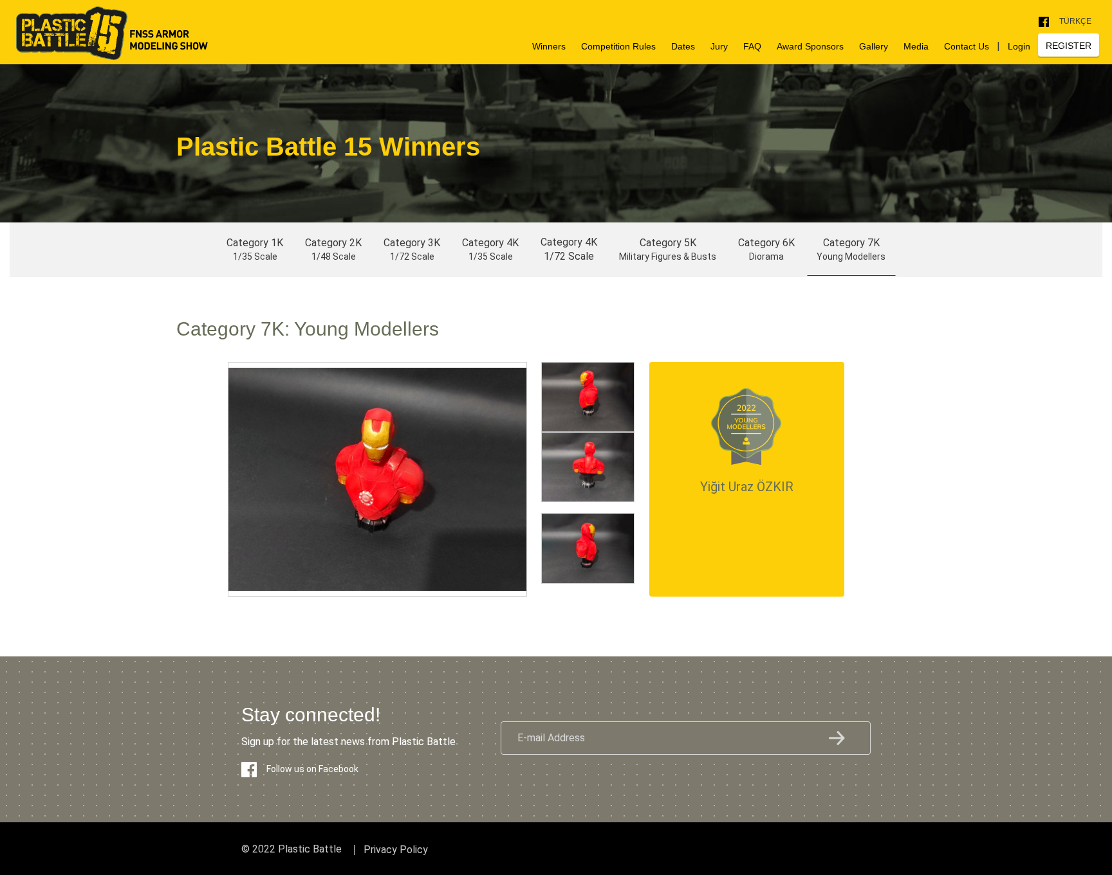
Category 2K (333, 249)
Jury (719, 46)
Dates (683, 46)
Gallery (873, 46)
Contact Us (966, 46)
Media (916, 46)
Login (1019, 46)
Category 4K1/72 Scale (569, 249)
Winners (549, 46)
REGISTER (1068, 46)
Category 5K (667, 249)
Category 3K (412, 249)
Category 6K (766, 249)
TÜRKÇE (1075, 21)
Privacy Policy (396, 850)
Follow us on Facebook (312, 769)
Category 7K (851, 249)
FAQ (752, 46)
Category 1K (255, 249)
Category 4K (490, 249)
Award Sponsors (810, 46)
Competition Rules (618, 46)
